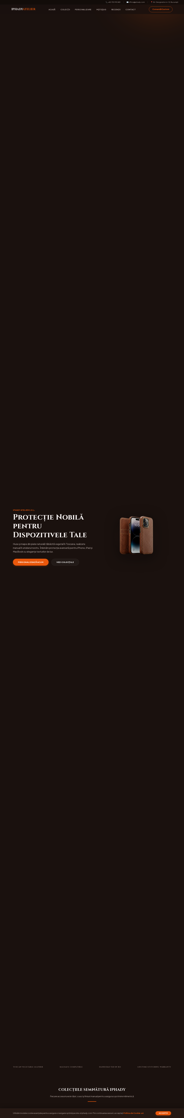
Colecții (65, 9)
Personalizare (83, 9)
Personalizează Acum (30, 562)
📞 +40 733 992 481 (113, 2)
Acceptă (163, 1113)
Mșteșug (101, 9)
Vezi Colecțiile (65, 562)
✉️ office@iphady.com (135, 2)
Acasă (52, 9)
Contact (130, 9)
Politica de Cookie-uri (133, 1113)
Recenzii (115, 9)
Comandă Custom (160, 9)
